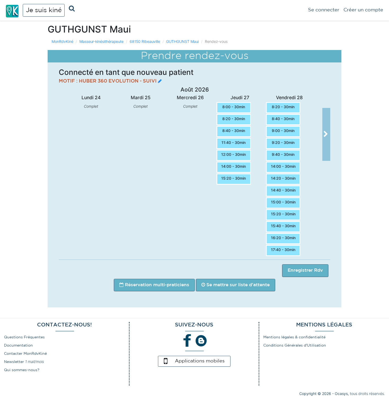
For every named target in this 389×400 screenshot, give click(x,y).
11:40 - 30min (233, 142)
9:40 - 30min (283, 154)
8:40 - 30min (233, 130)
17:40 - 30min (283, 249)
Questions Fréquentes (24, 337)
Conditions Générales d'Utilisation (294, 345)
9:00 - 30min (283, 130)
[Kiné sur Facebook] (187, 340)
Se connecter (323, 10)
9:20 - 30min (283, 142)
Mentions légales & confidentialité (294, 337)
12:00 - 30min (233, 154)
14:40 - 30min (283, 190)
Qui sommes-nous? (21, 370)
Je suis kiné (44, 10)
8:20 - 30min (233, 118)
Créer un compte (363, 10)
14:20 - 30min (283, 178)
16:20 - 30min (283, 237)
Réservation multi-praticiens (156, 285)
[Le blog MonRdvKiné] (201, 340)
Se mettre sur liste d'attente (237, 285)
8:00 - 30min (233, 106)
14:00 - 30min (233, 166)
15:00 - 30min (283, 202)
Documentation (18, 345)
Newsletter (14, 361)
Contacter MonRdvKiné (25, 353)
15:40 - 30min (283, 226)
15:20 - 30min (233, 178)
